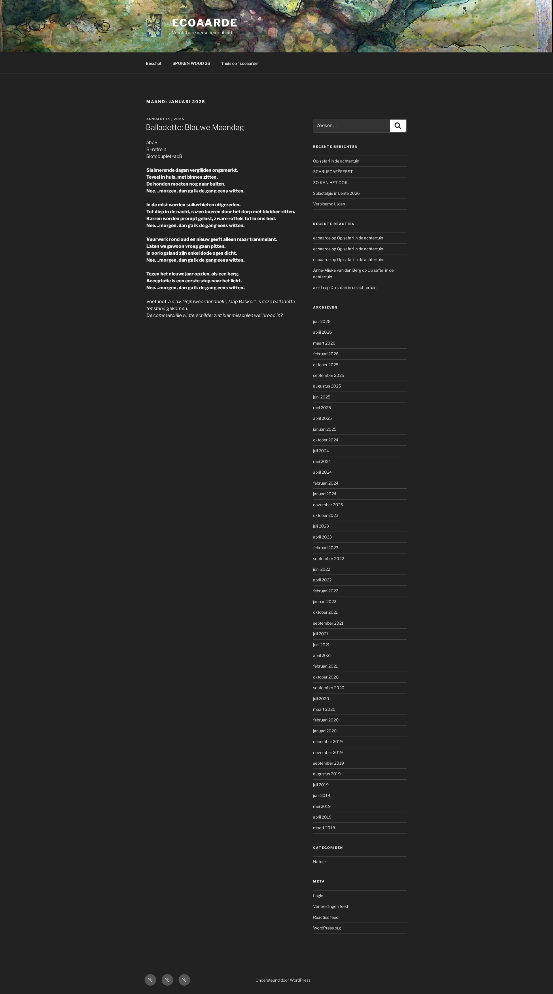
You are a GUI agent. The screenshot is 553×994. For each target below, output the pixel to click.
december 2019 (328, 741)
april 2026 (322, 332)
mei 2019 (322, 806)
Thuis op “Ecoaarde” (240, 63)
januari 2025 (324, 429)
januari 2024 (324, 493)
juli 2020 (321, 698)
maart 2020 (324, 709)
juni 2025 (321, 396)
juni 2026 (321, 321)
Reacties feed (325, 917)
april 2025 (322, 418)
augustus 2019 (327, 773)
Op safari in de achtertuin (336, 160)
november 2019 (328, 752)
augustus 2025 (327, 385)
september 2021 (328, 623)
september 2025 (328, 375)
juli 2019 (321, 784)
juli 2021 (320, 633)
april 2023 (322, 536)
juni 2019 (321, 795)
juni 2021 (321, 644)
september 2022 (328, 558)
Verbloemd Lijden (329, 203)
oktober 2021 (325, 612)
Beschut (154, 63)
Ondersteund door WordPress (282, 980)
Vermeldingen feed (330, 906)
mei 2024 (322, 461)
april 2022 (322, 579)
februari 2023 (325, 547)
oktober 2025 (325, 364)
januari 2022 (324, 601)
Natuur (319, 861)
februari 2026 (325, 353)
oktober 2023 (325, 515)
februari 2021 (325, 666)
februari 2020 (326, 719)
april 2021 (322, 655)
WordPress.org (327, 927)
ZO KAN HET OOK (330, 182)
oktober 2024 (325, 439)
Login (318, 895)
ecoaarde (205, 22)
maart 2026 (324, 343)
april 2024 (322, 472)
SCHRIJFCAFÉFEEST (333, 171)
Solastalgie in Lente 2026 (336, 193)
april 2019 (322, 817)
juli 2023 (321, 526)
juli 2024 (321, 450)
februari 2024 (325, 483)
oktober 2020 (326, 676)
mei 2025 (322, 407)
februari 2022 (325, 590)
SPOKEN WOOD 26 (191, 63)
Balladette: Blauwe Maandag (195, 127)
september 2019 (328, 763)
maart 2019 (324, 827)
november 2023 (328, 504)
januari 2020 (325, 730)
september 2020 (328, 687)
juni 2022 (321, 569)
